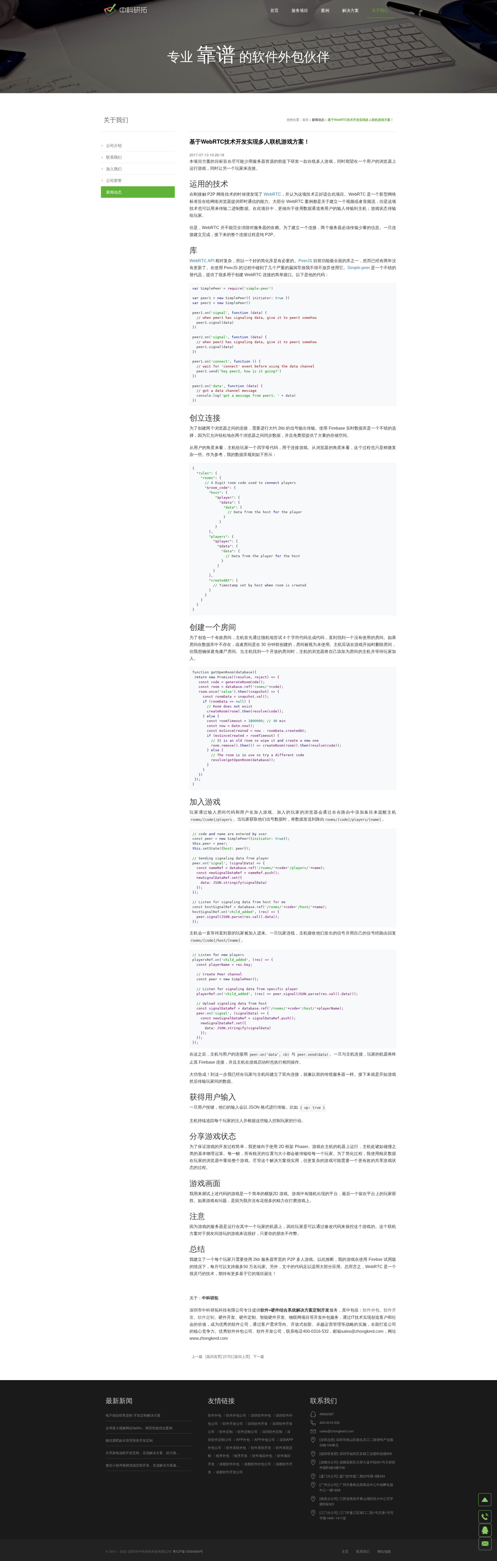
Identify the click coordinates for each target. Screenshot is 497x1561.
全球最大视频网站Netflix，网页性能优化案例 (139, 1427)
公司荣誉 (114, 180)
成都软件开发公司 (229, 1471)
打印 (227, 1356)
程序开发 (240, 1455)
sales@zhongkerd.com (336, 1431)
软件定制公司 (247, 1431)
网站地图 (384, 1551)
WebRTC (272, 194)
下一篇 (258, 1356)
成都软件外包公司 (257, 1463)
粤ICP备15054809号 (188, 1551)
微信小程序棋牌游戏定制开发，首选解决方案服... (142, 1465)
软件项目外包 (262, 1455)
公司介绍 (114, 145)
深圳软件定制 (272, 1431)
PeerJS (305, 261)
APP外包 (243, 1439)
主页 (345, 1551)
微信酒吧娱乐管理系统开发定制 (129, 1440)
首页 (305, 119)
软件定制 (206, 1317)
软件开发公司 (233, 1423)
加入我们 (114, 168)
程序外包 (222, 1455)
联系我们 (114, 157)
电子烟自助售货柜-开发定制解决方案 (133, 1415)
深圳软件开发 (257, 1423)
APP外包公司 (264, 1439)
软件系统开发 (261, 1447)
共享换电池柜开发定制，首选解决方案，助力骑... (142, 1452)
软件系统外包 (236, 1447)
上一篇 (197, 1356)
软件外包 (371, 1310)
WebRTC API (201, 261)
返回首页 (214, 1356)
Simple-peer (358, 268)
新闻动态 (318, 119)
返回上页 (242, 1356)
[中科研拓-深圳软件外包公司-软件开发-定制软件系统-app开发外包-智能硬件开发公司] (125, 10)
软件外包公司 (236, 1415)
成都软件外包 (229, 1463)
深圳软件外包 (261, 1415)
